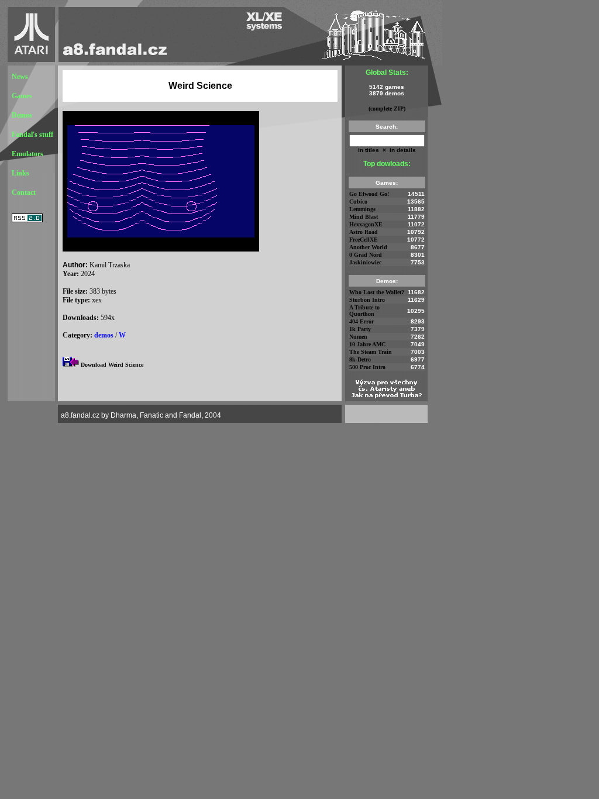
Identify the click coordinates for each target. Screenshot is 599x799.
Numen (358, 336)
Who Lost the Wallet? (376, 292)
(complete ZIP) (387, 108)
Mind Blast (363, 216)
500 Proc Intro (367, 367)
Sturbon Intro (367, 300)
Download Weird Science (112, 364)
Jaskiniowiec (365, 262)
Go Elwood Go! (369, 194)
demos (103, 335)
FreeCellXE (363, 239)
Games (22, 96)
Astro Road (363, 232)
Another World (368, 247)
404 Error (361, 321)
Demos (22, 115)
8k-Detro (360, 359)
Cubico (358, 201)
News (20, 77)
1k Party (360, 329)
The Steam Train (370, 352)
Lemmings (362, 209)
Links (20, 173)
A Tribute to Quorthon (364, 310)
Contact (24, 192)
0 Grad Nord (365, 255)
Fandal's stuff (32, 134)
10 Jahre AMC (367, 344)
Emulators (27, 154)
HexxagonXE (366, 224)
